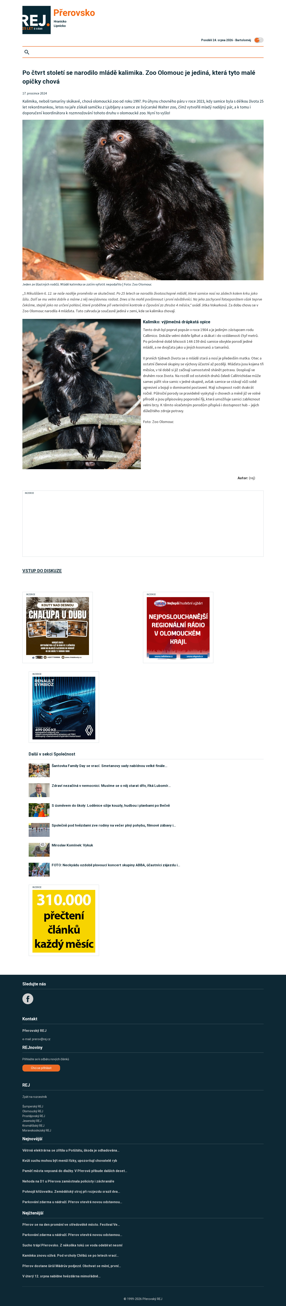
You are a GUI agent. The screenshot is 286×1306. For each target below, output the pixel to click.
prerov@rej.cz (41, 1039)
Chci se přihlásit (41, 1068)
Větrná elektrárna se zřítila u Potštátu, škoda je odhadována (71, 1150)
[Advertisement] (102, 525)
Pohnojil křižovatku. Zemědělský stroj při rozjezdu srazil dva (71, 1192)
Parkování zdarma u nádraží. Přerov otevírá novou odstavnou (72, 1202)
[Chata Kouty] (57, 628)
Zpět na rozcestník (34, 1096)
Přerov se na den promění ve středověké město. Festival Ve (71, 1225)
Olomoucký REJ (32, 1111)
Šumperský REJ (32, 1106)
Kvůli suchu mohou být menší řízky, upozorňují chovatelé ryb (69, 1161)
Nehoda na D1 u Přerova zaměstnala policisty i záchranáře (68, 1181)
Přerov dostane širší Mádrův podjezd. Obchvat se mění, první (71, 1266)
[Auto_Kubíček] (63, 708)
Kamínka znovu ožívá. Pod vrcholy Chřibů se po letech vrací (70, 1256)
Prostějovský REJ (33, 1116)
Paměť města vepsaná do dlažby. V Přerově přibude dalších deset (74, 1171)
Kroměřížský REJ (33, 1125)
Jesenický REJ (31, 1121)
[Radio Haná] (178, 628)
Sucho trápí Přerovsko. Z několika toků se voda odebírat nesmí (72, 1245)
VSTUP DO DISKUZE (42, 570)
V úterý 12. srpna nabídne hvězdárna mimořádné (61, 1276)
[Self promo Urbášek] (63, 921)
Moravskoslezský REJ (36, 1130)
